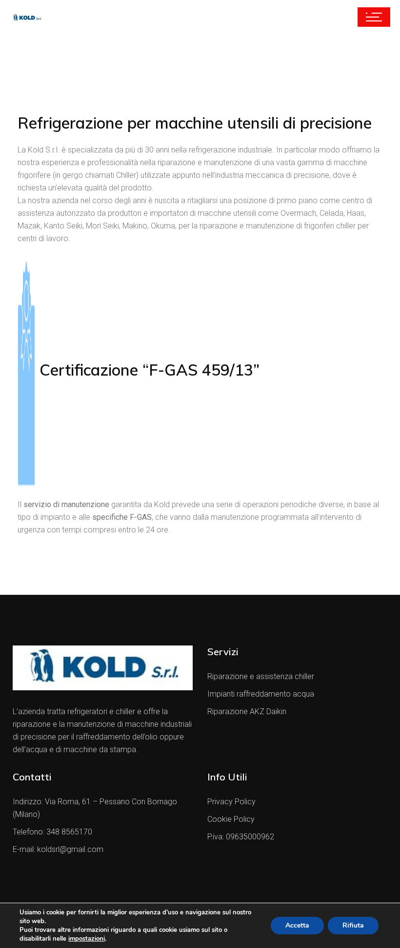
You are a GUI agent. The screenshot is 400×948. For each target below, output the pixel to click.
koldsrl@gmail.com (70, 849)
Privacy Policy (231, 801)
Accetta (297, 925)
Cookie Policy (231, 819)
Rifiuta (353, 925)
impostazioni (86, 938)
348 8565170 (69, 831)
